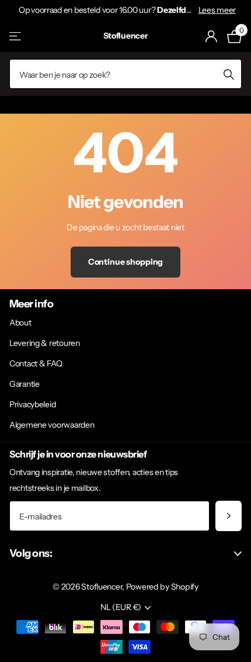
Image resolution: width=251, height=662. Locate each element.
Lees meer (217, 10)
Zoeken (229, 74)
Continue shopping (125, 262)
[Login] (211, 36)
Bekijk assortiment (16, 36)
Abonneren (228, 516)
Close (125, 553)
